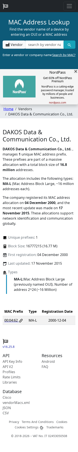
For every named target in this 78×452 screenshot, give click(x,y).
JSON (7, 407)
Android (48, 361)
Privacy (14, 422)
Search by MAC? (63, 55)
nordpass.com (57, 102)
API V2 (8, 366)
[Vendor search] (69, 45)
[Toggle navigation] (69, 6)
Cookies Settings (27, 427)
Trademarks (54, 427)
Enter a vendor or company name (39, 55)
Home (8, 109)
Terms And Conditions (38, 422)
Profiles (9, 371)
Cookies (61, 422)
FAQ (45, 366)
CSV (6, 413)
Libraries (10, 382)
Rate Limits (12, 377)
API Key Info (12, 361)
